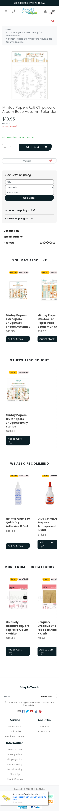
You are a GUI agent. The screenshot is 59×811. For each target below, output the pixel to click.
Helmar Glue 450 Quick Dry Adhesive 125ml (18, 522)
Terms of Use (15, 749)
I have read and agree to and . (30, 704)
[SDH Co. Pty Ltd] (29, 11)
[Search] (53, 21)
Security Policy (14, 769)
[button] (29, 161)
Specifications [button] (13, 236)
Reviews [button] (9, 242)
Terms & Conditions (40, 702)
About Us (44, 726)
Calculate (29, 198)
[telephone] (13, 11)
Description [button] (11, 231)
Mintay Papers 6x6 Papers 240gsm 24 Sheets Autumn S (18, 321)
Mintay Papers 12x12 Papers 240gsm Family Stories (17, 420)
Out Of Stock (15, 339)
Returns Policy (14, 764)
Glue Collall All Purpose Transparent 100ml (48, 524)
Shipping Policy (15, 759)
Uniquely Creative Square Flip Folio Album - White (17, 627)
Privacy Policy (29, 705)
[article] (18, 306)
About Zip (15, 774)
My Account (14, 726)
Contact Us (44, 731)
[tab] (29, 231)
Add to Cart (32, 147)
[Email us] (19, 711)
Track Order (14, 731)
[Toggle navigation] (6, 11)
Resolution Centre (14, 736)
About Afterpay (15, 779)
